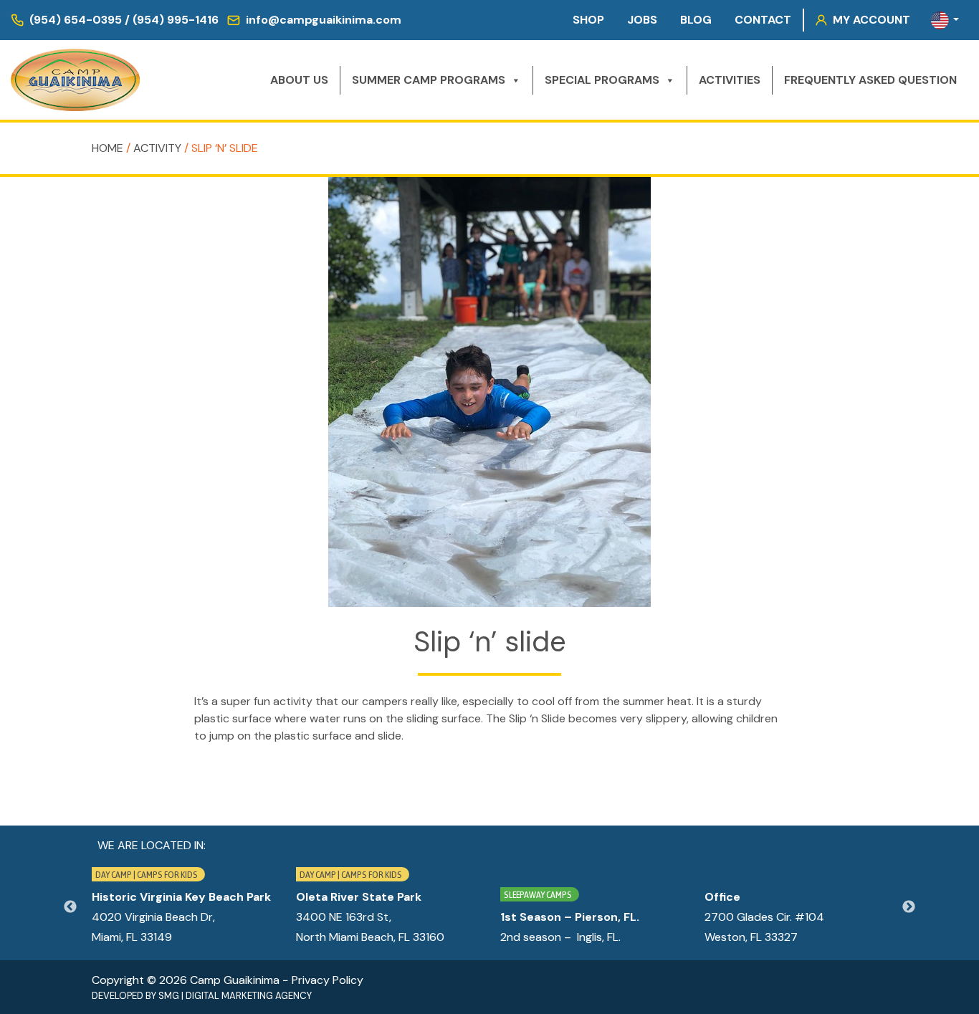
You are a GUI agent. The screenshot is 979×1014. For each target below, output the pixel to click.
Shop (588, 19)
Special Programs (602, 79)
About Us (299, 79)
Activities (729, 79)
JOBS (642, 19)
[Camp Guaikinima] (75, 80)
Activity (157, 148)
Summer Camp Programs (428, 79)
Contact (763, 19)
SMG (168, 996)
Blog (696, 19)
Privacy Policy (327, 979)
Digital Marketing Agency (249, 996)
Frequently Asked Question (870, 79)
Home (107, 148)
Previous (70, 907)
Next (909, 907)
